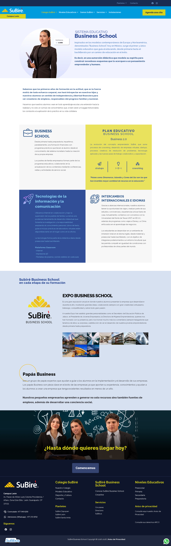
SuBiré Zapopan (62, 511)
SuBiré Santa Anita (62, 518)
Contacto (134, 3)
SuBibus (98, 514)
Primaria (138, 491)
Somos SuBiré (86, 12)
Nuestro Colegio (62, 488)
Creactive (99, 495)
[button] (13, 16)
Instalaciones (115, 12)
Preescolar (140, 488)
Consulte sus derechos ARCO (147, 522)
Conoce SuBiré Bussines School (109, 491)
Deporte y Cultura (63, 495)
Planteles (121, 3)
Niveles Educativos (67, 12)
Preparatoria (140, 498)
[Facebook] (153, 3)
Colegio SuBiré (48, 12)
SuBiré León (60, 514)
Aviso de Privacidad (116, 539)
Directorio (99, 510)
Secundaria (140, 495)
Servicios (101, 12)
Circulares (99, 507)
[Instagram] (157, 3)
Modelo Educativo (63, 491)
